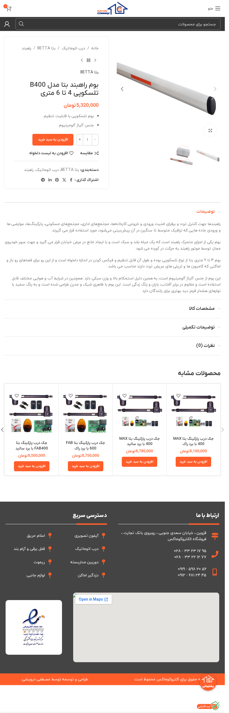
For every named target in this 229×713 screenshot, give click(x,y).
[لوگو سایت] (112, 7)
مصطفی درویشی (36, 679)
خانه (95, 48)
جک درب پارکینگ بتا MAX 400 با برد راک (193, 441)
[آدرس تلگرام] (43, 180)
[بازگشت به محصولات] (88, 60)
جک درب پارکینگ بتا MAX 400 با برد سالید (139, 441)
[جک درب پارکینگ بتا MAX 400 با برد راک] (193, 410)
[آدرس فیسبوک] (71, 180)
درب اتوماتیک (73, 48)
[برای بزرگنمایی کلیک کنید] (210, 130)
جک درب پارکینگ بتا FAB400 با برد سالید (31, 445)
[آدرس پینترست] (57, 180)
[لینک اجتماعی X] (64, 180)
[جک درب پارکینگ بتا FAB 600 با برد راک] (85, 413)
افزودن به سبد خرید (53, 139)
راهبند (26, 48)
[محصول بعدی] (81, 60)
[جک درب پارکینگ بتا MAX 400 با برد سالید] (139, 410)
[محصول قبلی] (95, 60)
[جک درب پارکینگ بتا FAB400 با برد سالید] (31, 413)
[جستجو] (21, 24)
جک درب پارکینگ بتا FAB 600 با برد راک (85, 445)
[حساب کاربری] (7, 24)
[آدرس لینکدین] (50, 180)
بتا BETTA (46, 48)
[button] (215, 89)
